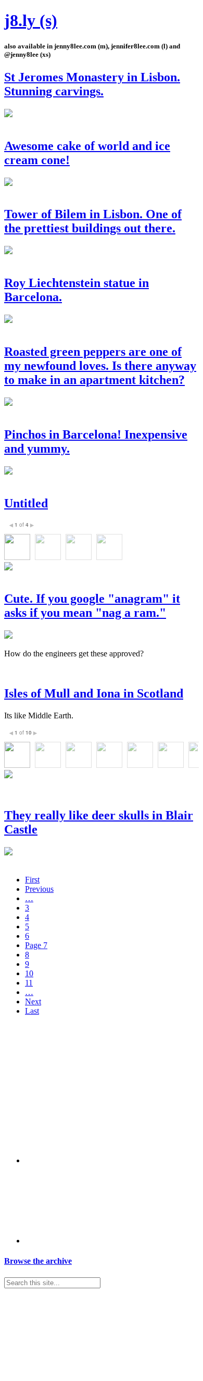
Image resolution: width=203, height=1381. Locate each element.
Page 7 (36, 945)
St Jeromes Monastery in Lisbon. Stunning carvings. (92, 84)
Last (32, 1010)
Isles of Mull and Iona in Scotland (93, 693)
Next (33, 1001)
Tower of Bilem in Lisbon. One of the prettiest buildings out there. (93, 221)
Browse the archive (38, 1260)
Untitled (26, 503)
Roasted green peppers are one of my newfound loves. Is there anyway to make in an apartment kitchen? (100, 366)
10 (29, 973)
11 (29, 982)
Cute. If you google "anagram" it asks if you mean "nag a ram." (92, 605)
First (32, 879)
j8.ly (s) (30, 20)
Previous (39, 889)
